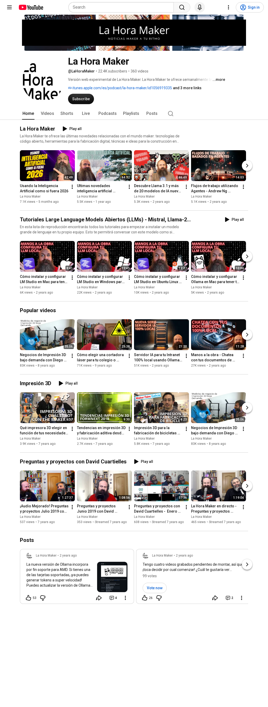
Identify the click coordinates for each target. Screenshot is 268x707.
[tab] (28, 113)
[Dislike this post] (42, 598)
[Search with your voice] (199, 7)
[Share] (99, 598)
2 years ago (68, 555)
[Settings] (228, 7)
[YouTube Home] (31, 7)
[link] (76, 578)
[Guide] (9, 7)
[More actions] (72, 187)
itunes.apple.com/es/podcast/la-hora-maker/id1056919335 (122, 88)
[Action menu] (125, 598)
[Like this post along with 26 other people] (145, 598)
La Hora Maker (30, 196)
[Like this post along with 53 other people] (28, 598)
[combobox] (122, 7)
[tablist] (134, 113)
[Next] (247, 165)
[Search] (182, 7)
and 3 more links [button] (187, 88)
